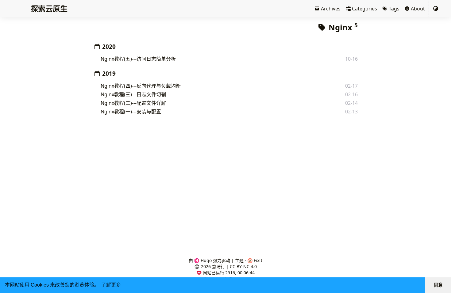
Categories (364, 8)
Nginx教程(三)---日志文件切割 (133, 94)
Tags (393, 8)
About (417, 8)
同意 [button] (438, 285)
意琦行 (218, 266)
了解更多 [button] (111, 284)
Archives (330, 8)
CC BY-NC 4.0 (243, 266)
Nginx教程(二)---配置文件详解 (133, 103)
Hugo (205, 260)
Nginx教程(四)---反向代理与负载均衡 (141, 85)
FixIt (257, 260)
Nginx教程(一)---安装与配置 (131, 111)
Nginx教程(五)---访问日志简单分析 (138, 58)
